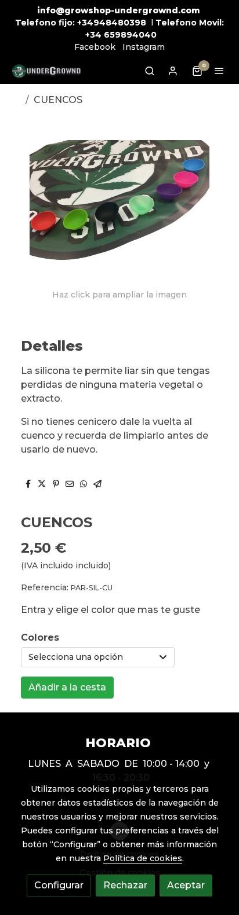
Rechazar (125, 885)
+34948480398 (111, 22)
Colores (40, 637)
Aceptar (186, 885)
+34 (93, 35)
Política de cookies (142, 858)
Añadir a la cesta (67, 687)
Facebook (94, 47)
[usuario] (172, 70)
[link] (46, 71)
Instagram (143, 47)
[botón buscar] (149, 70)
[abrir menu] (219, 70)
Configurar (59, 885)
